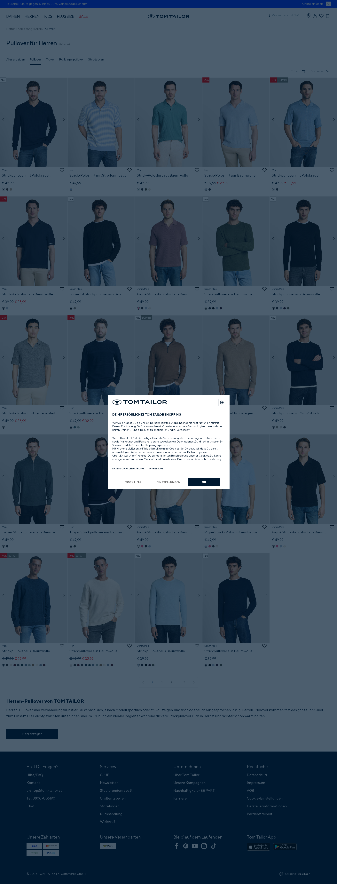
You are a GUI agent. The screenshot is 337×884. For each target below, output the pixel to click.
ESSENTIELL (133, 482)
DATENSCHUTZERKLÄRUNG (128, 468)
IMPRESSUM (156, 468)
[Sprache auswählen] (222, 402)
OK (204, 482)
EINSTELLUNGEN (168, 482)
